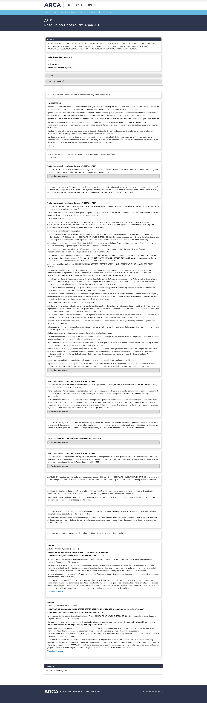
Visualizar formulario (56, 591)
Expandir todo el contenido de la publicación (76, 12)
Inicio (48, 12)
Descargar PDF (108, 12)
